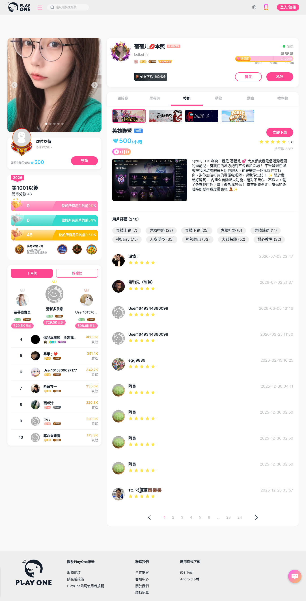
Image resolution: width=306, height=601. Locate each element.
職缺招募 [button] (142, 592)
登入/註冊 (288, 7)
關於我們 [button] (142, 586)
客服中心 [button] (142, 579)
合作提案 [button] (142, 572)
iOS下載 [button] (186, 572)
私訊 (279, 76)
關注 (248, 76)
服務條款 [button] (74, 572)
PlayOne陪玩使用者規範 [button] (85, 586)
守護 (84, 160)
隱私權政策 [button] (75, 579)
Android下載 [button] (189, 579)
